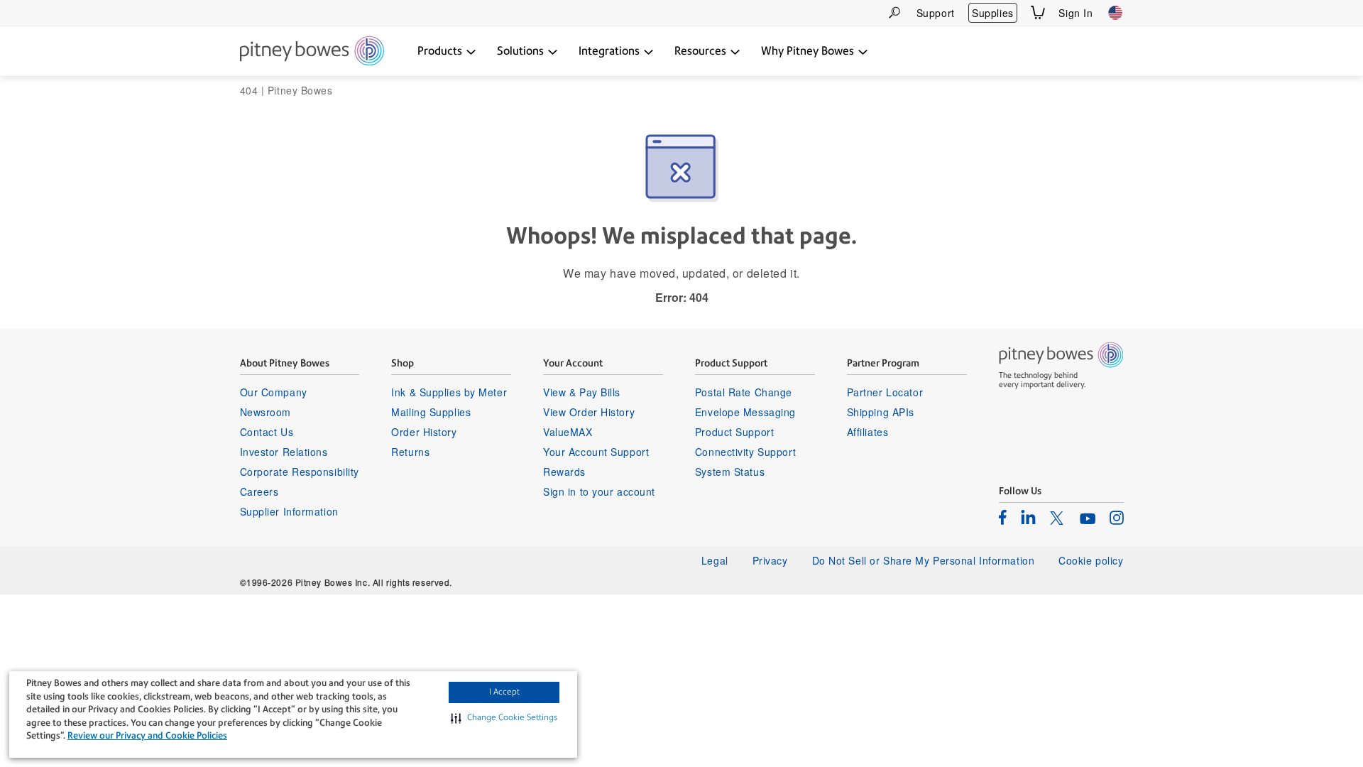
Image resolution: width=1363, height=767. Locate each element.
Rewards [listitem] (564, 471)
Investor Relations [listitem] (284, 451)
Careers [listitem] (259, 491)
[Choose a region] (1115, 12)
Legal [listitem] (714, 560)
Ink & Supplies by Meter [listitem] (449, 392)
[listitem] (1003, 517)
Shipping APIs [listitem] (880, 412)
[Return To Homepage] (312, 51)
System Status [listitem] (730, 471)
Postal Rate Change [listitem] (743, 392)
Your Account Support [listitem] (596, 451)
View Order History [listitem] (589, 412)
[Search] (894, 12)
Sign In (1075, 13)
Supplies (992, 13)
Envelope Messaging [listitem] (745, 412)
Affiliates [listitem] (868, 431)
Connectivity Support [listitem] (745, 451)
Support (935, 13)
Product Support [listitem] (734, 431)
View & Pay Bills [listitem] (581, 392)
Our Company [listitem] (273, 392)
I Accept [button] (504, 692)
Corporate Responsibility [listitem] (299, 471)
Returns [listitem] (410, 451)
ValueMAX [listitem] (567, 431)
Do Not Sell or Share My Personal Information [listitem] (923, 560)
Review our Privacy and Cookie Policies (147, 735)
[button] (504, 718)
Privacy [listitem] (770, 560)
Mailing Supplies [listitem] (431, 412)
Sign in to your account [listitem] (599, 491)
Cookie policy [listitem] (1090, 560)
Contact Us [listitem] (267, 431)
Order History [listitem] (423, 431)
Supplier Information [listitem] (289, 511)
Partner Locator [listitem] (885, 392)
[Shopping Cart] (1038, 12)
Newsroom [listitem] (265, 412)
